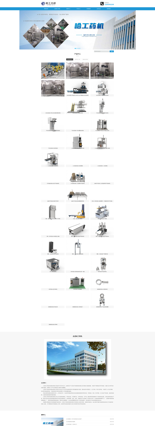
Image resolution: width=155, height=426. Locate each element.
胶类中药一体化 (77, 59)
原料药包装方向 (69, 59)
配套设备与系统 (85, 59)
